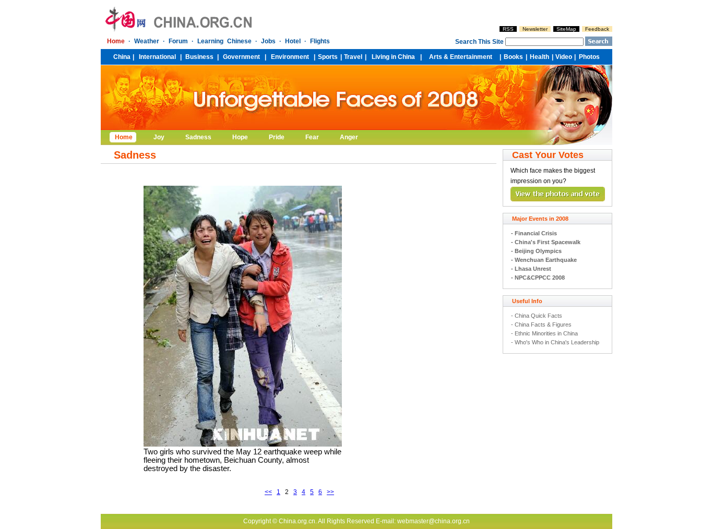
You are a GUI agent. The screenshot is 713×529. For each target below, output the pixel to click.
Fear (312, 137)
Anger (349, 137)
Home (124, 137)
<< (268, 492)
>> (330, 492)
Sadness (198, 137)
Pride (276, 137)
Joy (158, 137)
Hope (240, 137)
